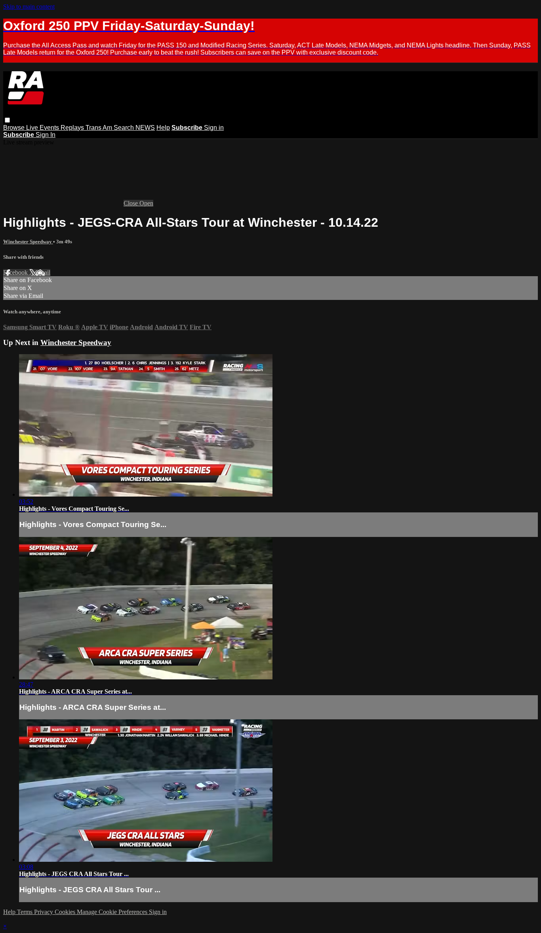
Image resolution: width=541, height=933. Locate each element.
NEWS (145, 127)
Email (43, 272)
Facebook (16, 272)
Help (163, 127)
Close (131, 203)
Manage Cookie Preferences (113, 911)
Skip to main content (29, 6)
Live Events (43, 127)
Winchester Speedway (28, 242)
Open (146, 203)
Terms (25, 911)
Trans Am (100, 127)
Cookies (66, 911)
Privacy (44, 911)
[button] (7, 120)
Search (124, 127)
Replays (73, 127)
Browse (14, 127)
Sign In (45, 134)
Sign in (214, 127)
